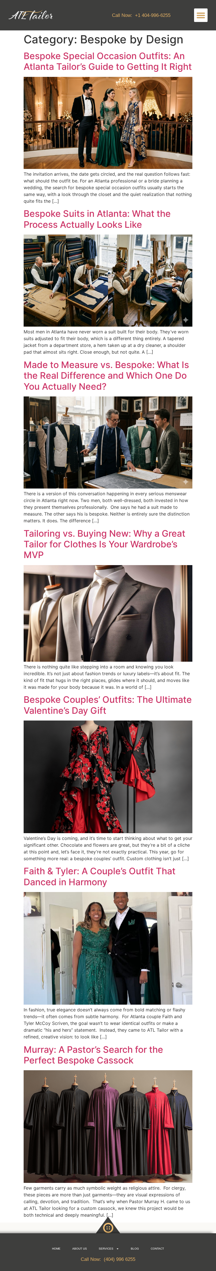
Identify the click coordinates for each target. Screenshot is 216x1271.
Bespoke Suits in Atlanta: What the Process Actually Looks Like (97, 219)
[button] (201, 15)
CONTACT (157, 1248)
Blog (135, 1248)
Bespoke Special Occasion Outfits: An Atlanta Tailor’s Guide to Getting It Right (108, 61)
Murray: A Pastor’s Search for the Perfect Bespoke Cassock (93, 1055)
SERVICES (106, 1248)
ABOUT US (79, 1248)
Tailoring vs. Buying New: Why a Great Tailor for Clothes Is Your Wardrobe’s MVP (104, 544)
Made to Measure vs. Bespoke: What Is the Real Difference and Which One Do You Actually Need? (106, 375)
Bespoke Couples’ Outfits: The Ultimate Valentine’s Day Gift (108, 705)
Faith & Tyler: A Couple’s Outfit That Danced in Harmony (100, 876)
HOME (56, 1248)
